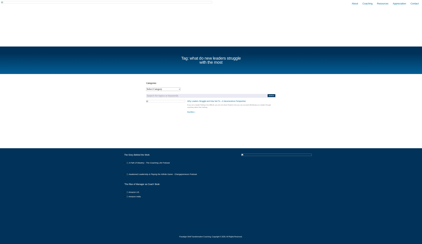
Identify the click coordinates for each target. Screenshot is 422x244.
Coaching (367, 3)
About (355, 3)
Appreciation (399, 3)
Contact (414, 3)
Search (271, 95)
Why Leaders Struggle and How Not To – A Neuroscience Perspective (216, 101)
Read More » (191, 112)
